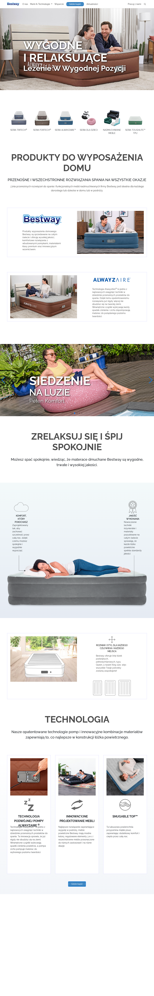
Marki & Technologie (40, 4)
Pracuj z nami (134, 4)
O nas (25, 4)
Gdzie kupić (75, 4)
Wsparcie (59, 4)
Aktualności (92, 4)
